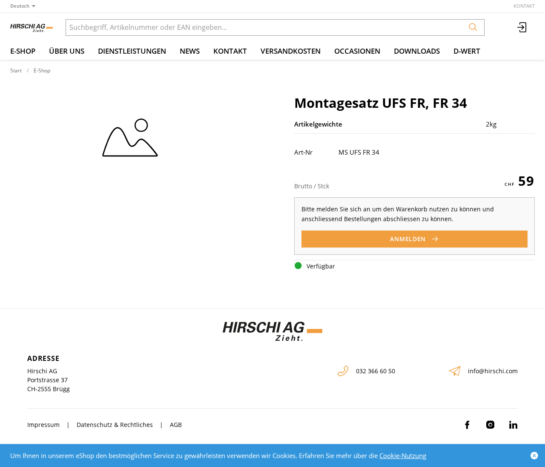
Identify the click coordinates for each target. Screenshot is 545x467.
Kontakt (524, 6)
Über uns (66, 51)
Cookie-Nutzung (402, 455)
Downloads (417, 51)
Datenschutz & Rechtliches (115, 425)
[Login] (522, 27)
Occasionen (357, 51)
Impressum (43, 425)
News (190, 51)
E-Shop (22, 51)
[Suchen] (473, 27)
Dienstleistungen (132, 51)
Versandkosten (291, 51)
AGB (176, 425)
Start (16, 70)
